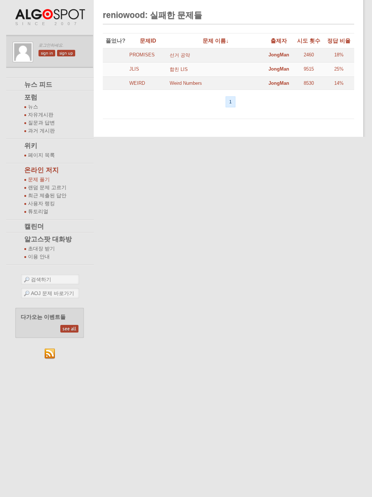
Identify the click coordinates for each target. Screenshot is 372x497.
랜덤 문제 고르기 (47, 187)
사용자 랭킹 (41, 203)
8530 (309, 83)
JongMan (278, 54)
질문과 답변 (41, 123)
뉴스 (33, 107)
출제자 (279, 40)
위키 (30, 145)
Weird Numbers (186, 83)
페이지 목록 (41, 155)
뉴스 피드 (38, 84)
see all (69, 329)
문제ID (148, 40)
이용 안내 (39, 256)
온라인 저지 (41, 170)
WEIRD (137, 83)
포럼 (30, 97)
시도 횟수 (308, 40)
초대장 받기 (41, 248)
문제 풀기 (39, 179)
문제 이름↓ (216, 40)
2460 (309, 54)
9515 (309, 69)
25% (339, 69)
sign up (66, 53)
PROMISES (142, 54)
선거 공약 (180, 55)
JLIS (134, 69)
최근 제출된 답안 (47, 195)
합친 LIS (179, 69)
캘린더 (34, 226)
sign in (47, 53)
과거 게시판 (41, 131)
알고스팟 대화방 (48, 239)
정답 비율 (339, 40)
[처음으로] (50, 14)
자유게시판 (40, 115)
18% (339, 54)
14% (339, 83)
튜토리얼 (38, 211)
